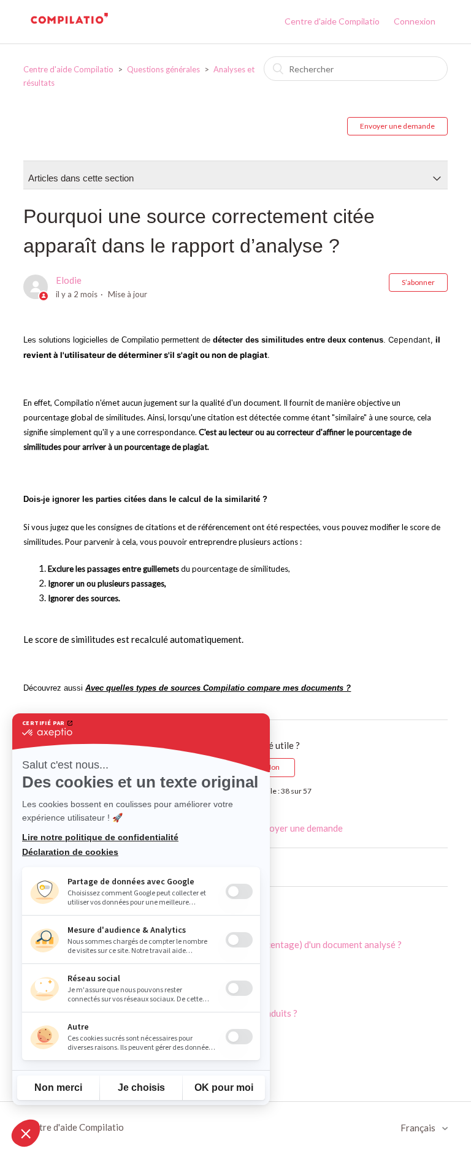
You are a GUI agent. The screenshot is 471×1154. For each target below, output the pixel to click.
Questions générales (163, 69)
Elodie (69, 280)
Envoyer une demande (397, 126)
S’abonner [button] (418, 282)
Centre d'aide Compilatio (332, 21)
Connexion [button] (414, 21)
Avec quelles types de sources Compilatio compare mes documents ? (218, 688)
